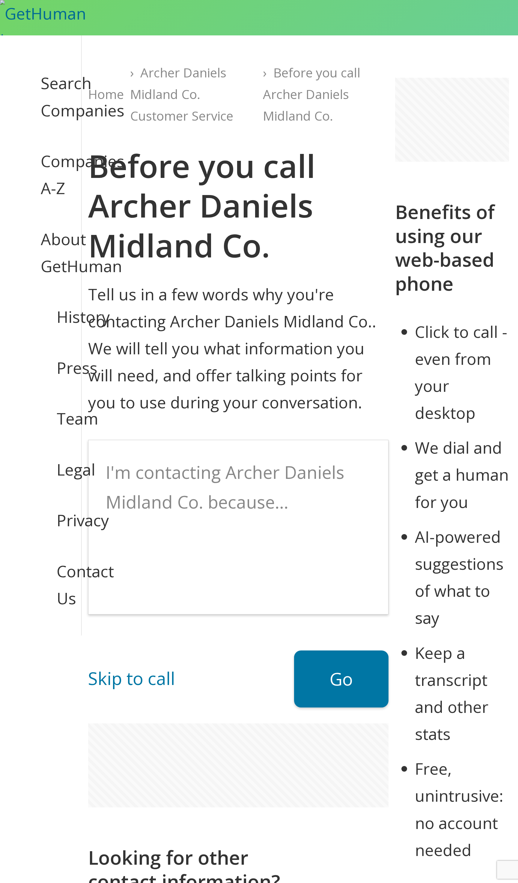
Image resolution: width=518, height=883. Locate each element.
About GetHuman (53, 252)
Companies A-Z (53, 174)
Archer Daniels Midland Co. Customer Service (181, 94)
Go (341, 679)
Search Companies (53, 96)
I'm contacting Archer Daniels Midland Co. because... (225, 487)
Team (65, 418)
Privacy (65, 520)
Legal (65, 469)
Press (65, 368)
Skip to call (131, 678)
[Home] (56, 17)
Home (106, 94)
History (65, 317)
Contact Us (65, 584)
